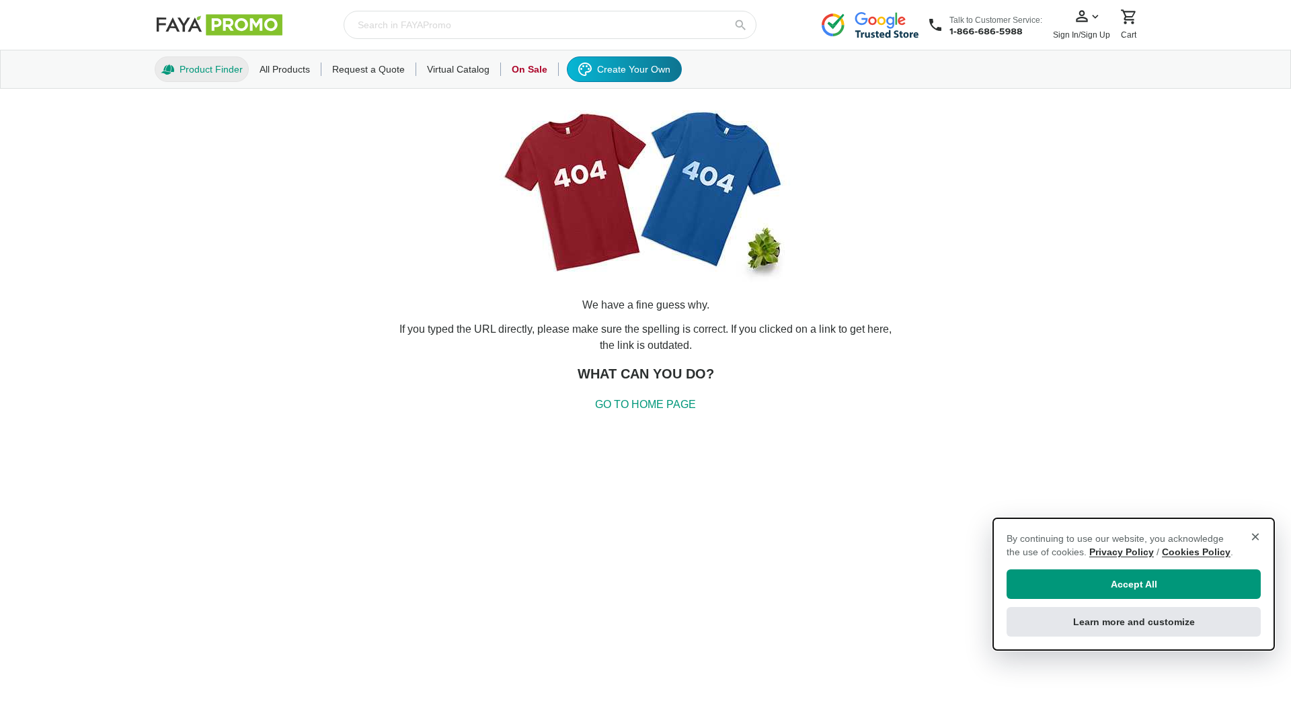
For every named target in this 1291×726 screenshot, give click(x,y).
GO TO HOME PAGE (645, 404)
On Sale (529, 69)
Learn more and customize (1134, 621)
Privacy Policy (1121, 552)
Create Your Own (633, 69)
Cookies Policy (1196, 552)
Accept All (1134, 584)
